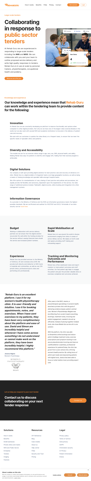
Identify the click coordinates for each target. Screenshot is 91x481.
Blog (33, 439)
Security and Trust (38, 454)
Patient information (65, 454)
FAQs (45, 5)
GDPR (61, 445)
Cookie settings (57, 475)
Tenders (6, 454)
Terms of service (64, 439)
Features (6, 460)
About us (35, 445)
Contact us (78, 400)
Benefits (38, 5)
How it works (29, 5)
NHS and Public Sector (11, 448)
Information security (66, 448)
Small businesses (9, 442)
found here (24, 206)
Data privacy (63, 442)
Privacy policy (64, 436)
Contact (58, 5)
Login (83, 5)
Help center (35, 448)
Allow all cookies (83, 475)
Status (61, 457)
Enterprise (7, 451)
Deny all (70, 475)
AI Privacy (62, 451)
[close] (88, 469)
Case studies (36, 442)
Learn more (17, 478)
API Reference (36, 436)
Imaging (6, 457)
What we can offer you (14, 78)
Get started (73, 5)
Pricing (51, 5)
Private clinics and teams (12, 445)
